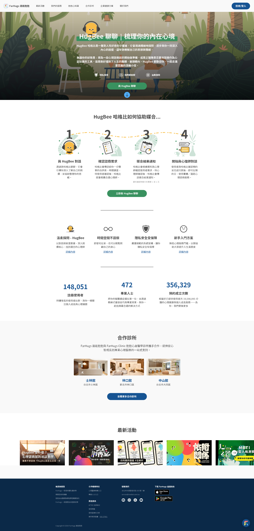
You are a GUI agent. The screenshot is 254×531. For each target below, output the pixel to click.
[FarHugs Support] (246, 523)
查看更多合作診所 (127, 396)
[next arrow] (234, 453)
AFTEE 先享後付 (94, 505)
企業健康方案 (107, 6)
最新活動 (40, 6)
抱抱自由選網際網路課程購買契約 (67, 498)
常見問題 (92, 509)
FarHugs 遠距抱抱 (19, 6)
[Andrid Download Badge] (164, 498)
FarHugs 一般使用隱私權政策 (66, 490)
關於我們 (124, 6)
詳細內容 (70, 252)
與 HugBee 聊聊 (127, 86)
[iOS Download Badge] (162, 492)
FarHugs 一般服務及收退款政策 (67, 502)
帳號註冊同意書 (61, 494)
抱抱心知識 (73, 6)
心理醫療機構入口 (95, 490)
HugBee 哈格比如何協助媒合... (127, 116)
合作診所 (89, 6)
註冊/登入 (241, 6)
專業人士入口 (93, 494)
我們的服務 (56, 6)
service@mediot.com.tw (131, 494)
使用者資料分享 (94, 513)
